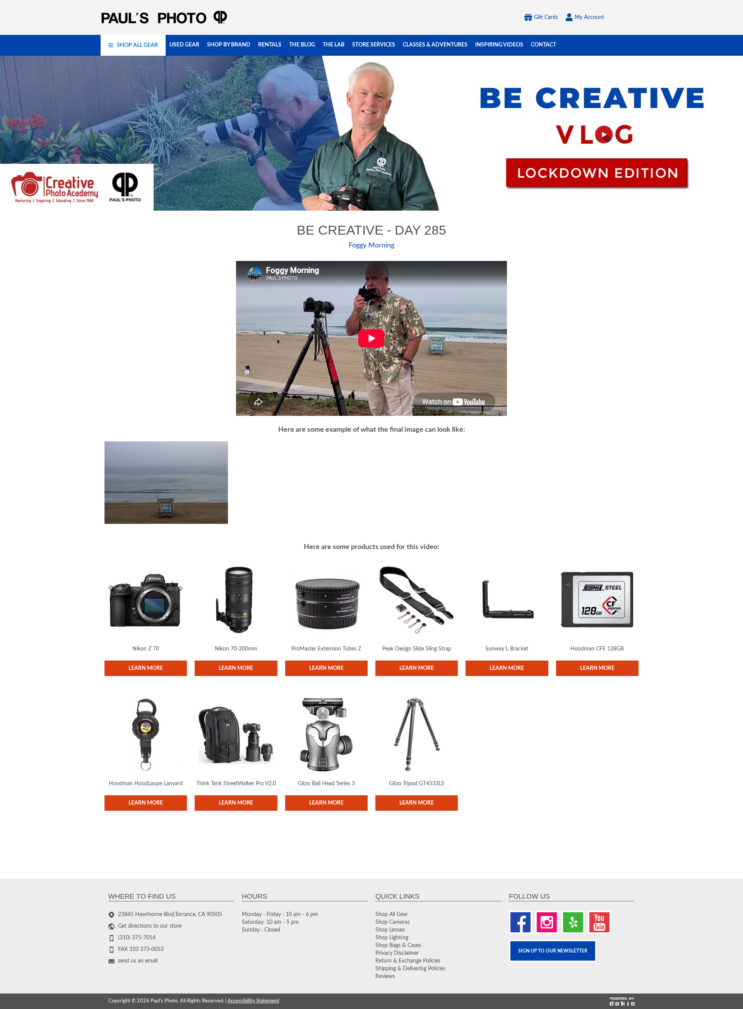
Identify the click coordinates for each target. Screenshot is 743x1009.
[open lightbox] (166, 482)
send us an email (138, 961)
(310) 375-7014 (137, 937)
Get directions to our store (149, 926)
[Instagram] (546, 922)
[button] (133, 45)
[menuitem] (133, 45)
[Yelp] (573, 922)
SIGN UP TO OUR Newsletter (552, 951)
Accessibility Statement (253, 1001)
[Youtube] (599, 922)
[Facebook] (520, 922)
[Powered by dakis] (622, 1001)
